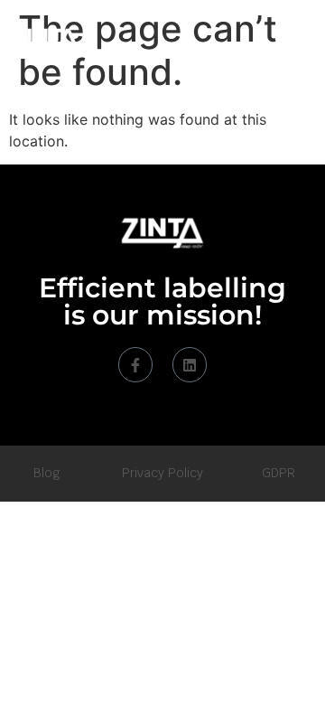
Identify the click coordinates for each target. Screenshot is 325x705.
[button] (292, 41)
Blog (46, 473)
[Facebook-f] (135, 364)
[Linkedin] (189, 364)
